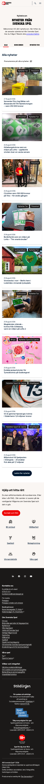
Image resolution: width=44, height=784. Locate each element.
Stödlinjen (29, 701)
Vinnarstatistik (10, 559)
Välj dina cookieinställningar (12, 667)
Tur (3, 656)
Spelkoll (10, 543)
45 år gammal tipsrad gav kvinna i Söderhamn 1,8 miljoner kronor (18, 415)
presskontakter (33, 34)
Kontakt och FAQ (11, 513)
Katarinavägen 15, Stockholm (12, 612)
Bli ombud (10, 527)
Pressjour (5, 601)
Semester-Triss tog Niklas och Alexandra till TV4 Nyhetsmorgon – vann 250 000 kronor (18, 103)
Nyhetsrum (6, 626)
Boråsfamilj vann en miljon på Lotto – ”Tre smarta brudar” (17, 238)
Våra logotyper (7, 628)
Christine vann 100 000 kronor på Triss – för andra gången (17, 194)
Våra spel (34, 559)
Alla (5, 45)
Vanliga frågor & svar (9, 633)
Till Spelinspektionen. (21, 728)
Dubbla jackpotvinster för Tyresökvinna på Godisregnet (16, 371)
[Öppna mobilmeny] (40, 3)
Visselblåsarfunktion (9, 674)
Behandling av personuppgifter (13, 672)
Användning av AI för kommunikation (15, 647)
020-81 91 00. (25, 704)
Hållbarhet (33, 527)
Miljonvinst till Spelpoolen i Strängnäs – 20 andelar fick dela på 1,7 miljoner (15, 459)
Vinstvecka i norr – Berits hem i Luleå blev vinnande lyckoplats (17, 281)
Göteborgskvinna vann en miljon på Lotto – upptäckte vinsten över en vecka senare (17, 149)
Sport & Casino (7, 658)
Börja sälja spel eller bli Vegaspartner (15, 623)
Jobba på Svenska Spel (10, 630)
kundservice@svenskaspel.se (12, 594)
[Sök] (35, 3)
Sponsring (5, 635)
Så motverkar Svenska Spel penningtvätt (17, 645)
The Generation (26, 777)
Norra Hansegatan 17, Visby (12, 609)
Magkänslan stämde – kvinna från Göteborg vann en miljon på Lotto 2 (15, 326)
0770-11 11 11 (6, 592)
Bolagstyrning (34, 543)
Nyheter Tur (34, 45)
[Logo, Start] (6, 3)
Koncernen (18, 45)
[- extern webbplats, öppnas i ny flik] (13, 576)
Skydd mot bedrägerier (10, 642)
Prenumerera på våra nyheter (16, 61)
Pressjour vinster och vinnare (12, 603)
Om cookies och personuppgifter (14, 670)
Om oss (4, 621)
